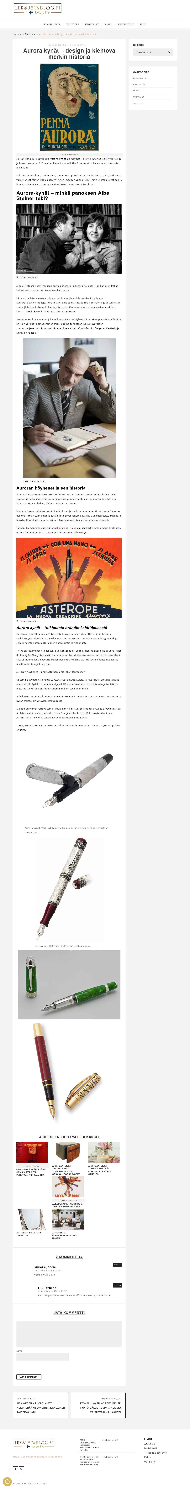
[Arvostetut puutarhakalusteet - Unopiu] (68, 1229)
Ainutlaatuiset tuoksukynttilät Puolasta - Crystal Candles (100, 1169)
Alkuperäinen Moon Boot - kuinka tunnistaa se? (68, 1205)
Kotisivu (17, 34)
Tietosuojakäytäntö (155, 1452)
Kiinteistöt (126, 24)
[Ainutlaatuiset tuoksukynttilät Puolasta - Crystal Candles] (104, 1162)
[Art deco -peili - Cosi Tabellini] (32, 1229)
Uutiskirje (150, 1461)
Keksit (147, 1457)
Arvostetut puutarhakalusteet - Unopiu (65, 1235)
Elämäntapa (52, 24)
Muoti (108, 24)
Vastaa (117, 1265)
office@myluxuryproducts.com (93, 1295)
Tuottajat (92, 24)
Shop (143, 24)
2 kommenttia (78, 45)
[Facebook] (15, 1469)
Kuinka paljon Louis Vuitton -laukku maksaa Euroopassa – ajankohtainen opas (90, 1461)
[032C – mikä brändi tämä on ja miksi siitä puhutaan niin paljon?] (32, 1153)
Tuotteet (72, 24)
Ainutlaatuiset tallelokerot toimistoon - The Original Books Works (66, 1169)
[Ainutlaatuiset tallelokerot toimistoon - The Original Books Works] (68, 1162)
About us (149, 1443)
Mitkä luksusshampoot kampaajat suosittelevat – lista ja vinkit (89, 1445)
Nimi (19, 1350)
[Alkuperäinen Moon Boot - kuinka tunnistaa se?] (68, 1187)
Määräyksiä (150, 1448)
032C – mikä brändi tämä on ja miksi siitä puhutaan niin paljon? (31, 1172)
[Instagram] (21, 1469)
